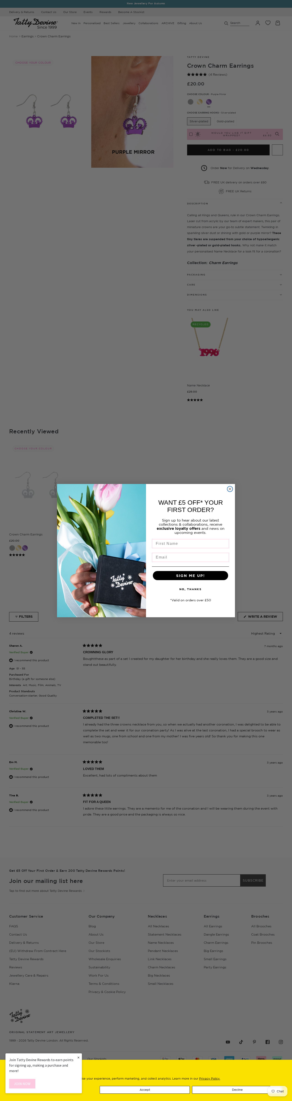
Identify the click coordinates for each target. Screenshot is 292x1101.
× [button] (78, 1057)
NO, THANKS (190, 589)
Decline (237, 1089)
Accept (145, 1089)
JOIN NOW (22, 1083)
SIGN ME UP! (190, 576)
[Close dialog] (230, 489)
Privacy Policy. (209, 1078)
